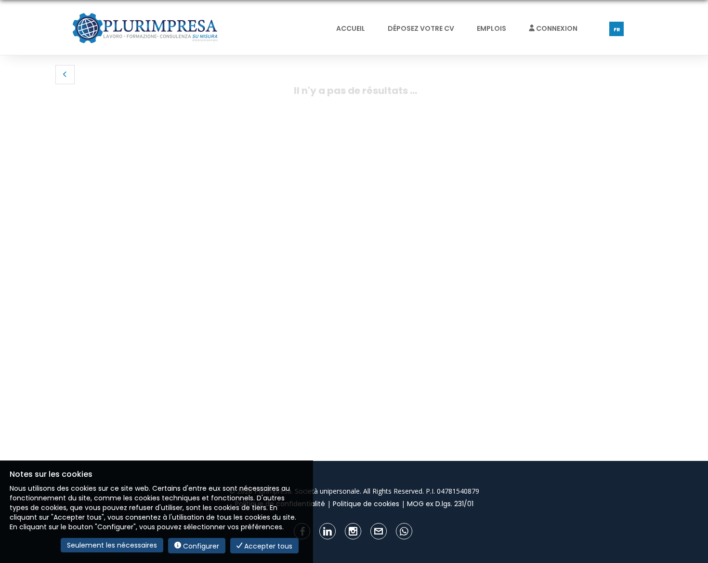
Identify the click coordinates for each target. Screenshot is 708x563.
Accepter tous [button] (267, 546)
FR (617, 29)
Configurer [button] (200, 546)
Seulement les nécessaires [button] (112, 545)
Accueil (350, 28)
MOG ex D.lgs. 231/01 (440, 504)
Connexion (556, 28)
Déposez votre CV (421, 28)
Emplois (491, 28)
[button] (65, 74)
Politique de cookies (366, 504)
